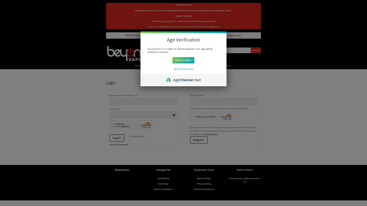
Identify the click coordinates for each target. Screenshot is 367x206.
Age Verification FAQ (183, 69)
